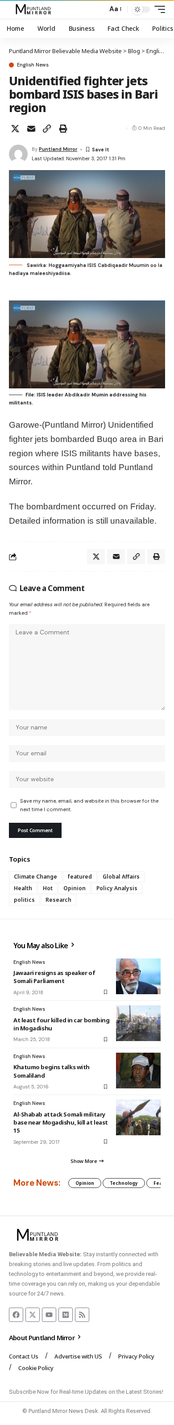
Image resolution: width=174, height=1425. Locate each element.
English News (33, 64)
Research (58, 900)
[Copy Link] (47, 128)
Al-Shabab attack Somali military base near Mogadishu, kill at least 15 (60, 1122)
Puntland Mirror (58, 149)
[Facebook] (16, 1315)
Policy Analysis (116, 888)
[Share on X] (15, 128)
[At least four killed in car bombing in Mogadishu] (138, 1023)
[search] (98, 9)
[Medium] (65, 1315)
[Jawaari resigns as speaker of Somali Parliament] (138, 976)
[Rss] (82, 1315)
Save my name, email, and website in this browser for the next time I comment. (89, 805)
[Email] (31, 128)
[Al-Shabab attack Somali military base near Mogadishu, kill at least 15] (138, 1117)
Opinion (74, 888)
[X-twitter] (32, 1315)
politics (24, 900)
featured (80, 876)
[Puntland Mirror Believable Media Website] (34, 9)
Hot (48, 888)
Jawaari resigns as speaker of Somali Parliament (54, 977)
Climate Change (35, 876)
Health (23, 888)
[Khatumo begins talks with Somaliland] (138, 1070)
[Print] (63, 128)
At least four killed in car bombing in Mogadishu (61, 1024)
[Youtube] (49, 1315)
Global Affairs (121, 876)
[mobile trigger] (157, 9)
